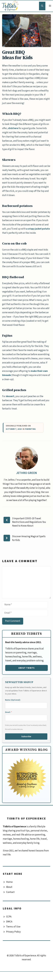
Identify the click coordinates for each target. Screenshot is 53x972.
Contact (10, 892)
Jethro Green (26, 473)
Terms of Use (13, 926)
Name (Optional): (13, 700)
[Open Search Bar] (42, 6)
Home (9, 882)
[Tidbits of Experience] (10, 6)
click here (13, 128)
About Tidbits (26, 667)
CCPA (8, 916)
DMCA (9, 921)
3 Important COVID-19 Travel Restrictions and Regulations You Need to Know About (29, 522)
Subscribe (26, 736)
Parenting (30, 429)
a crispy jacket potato (38, 229)
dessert (10, 396)
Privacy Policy (13, 932)
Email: (8, 712)
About (9, 887)
